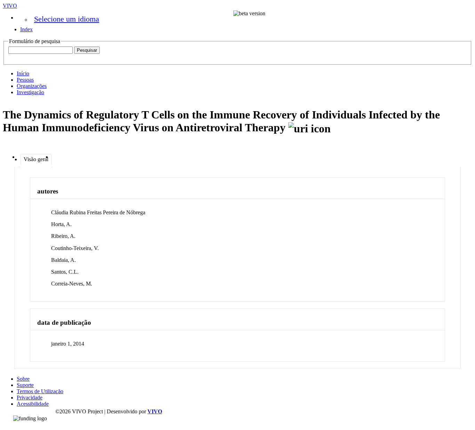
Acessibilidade (33, 404)
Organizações (32, 86)
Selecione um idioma (66, 19)
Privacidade (29, 397)
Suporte (25, 385)
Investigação (30, 92)
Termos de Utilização (40, 391)
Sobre (23, 379)
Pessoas (25, 80)
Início (23, 73)
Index (26, 29)
